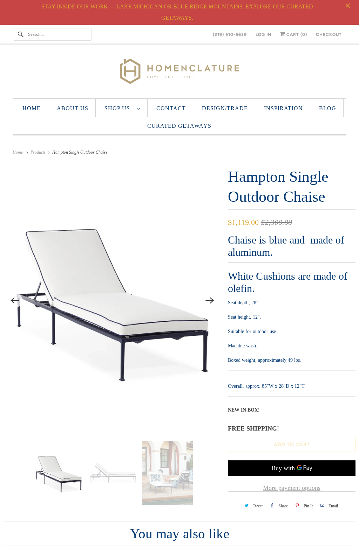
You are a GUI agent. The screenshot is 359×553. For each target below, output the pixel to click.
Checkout (329, 34)
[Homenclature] (180, 72)
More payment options (291, 487)
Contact (171, 108)
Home (31, 108)
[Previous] (14, 300)
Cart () (296, 34)
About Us (72, 108)
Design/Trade (225, 108)
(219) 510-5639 (230, 34)
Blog (327, 108)
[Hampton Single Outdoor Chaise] (112, 300)
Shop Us (119, 108)
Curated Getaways (179, 126)
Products (39, 152)
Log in (263, 34)
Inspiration (283, 108)
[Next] (209, 300)
